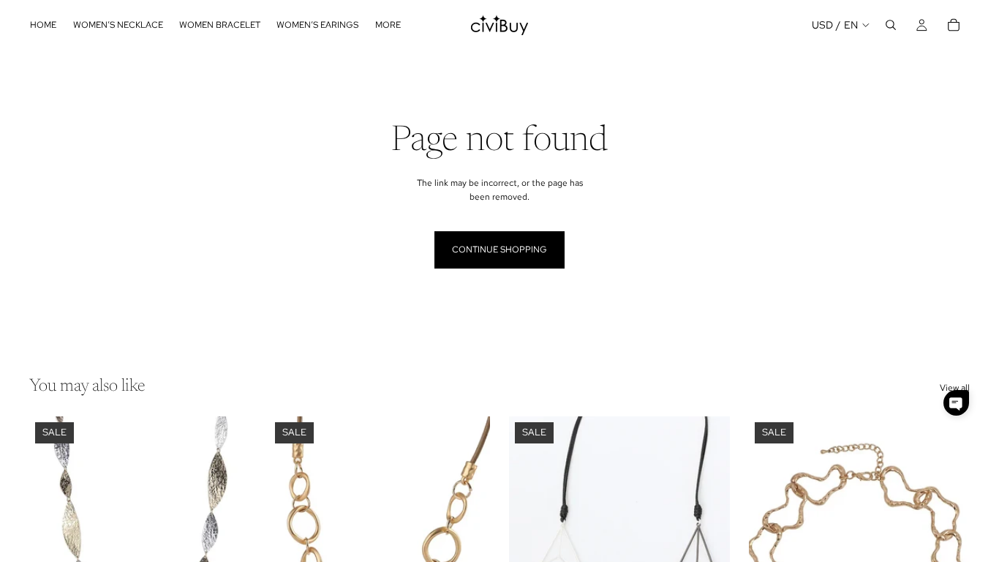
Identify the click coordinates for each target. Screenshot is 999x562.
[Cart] (954, 25)
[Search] (891, 25)
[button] (956, 403)
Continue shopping (499, 249)
